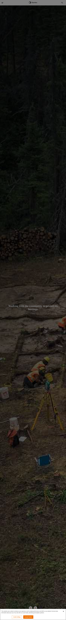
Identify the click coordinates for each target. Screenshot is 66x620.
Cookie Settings (17, 617)
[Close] (63, 611)
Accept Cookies (28, 617)
